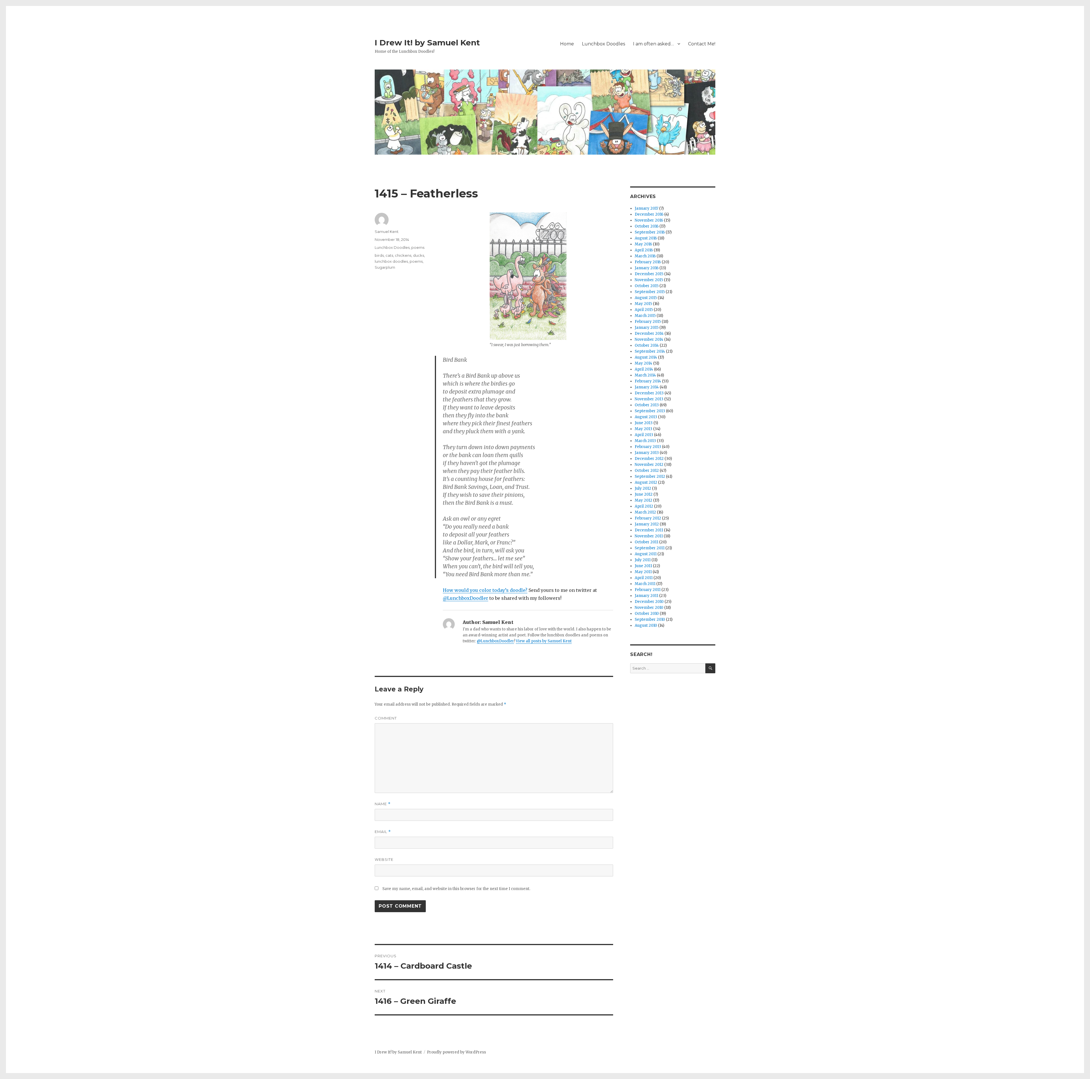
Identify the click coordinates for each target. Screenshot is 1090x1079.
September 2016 (650, 232)
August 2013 (646, 417)
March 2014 (645, 375)
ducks (418, 255)
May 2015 (643, 303)
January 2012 (647, 524)
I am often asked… (653, 44)
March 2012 (645, 512)
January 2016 (647, 268)
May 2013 (643, 428)
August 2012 (646, 482)
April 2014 (644, 369)
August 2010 (646, 625)
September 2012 (650, 476)
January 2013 (647, 452)
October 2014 (647, 345)
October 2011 (646, 542)
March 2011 (645, 583)
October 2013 (647, 405)
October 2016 (647, 226)
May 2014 (643, 363)
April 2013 (644, 434)
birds (379, 255)
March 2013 (645, 440)
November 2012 (649, 464)
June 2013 (644, 422)
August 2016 (646, 238)
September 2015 (650, 291)
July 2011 (643, 560)
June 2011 (643, 565)
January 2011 (646, 595)
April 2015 (644, 309)
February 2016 (648, 262)
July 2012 (643, 488)
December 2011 (649, 530)
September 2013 (650, 411)
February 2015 (648, 321)
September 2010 (650, 619)
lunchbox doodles (391, 261)
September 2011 (650, 548)
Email (383, 831)
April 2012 (644, 506)
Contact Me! (701, 44)
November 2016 (649, 220)
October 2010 (647, 613)
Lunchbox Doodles (603, 44)
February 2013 (648, 446)
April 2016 (644, 250)
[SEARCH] (710, 668)
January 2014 (647, 387)
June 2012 (644, 494)
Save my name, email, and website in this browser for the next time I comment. (456, 888)
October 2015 (647, 285)
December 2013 (649, 393)
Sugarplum (385, 267)
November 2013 (649, 399)
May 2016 (643, 244)
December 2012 (649, 458)
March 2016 (645, 256)
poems (417, 247)
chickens (403, 255)
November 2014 (649, 339)
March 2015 (645, 315)
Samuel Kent (387, 231)
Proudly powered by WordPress (456, 1052)
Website (384, 859)
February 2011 (648, 589)
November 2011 (649, 536)
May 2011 (643, 571)
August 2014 (646, 357)
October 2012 (647, 470)
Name (383, 804)
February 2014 (648, 381)
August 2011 (646, 554)
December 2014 (649, 333)
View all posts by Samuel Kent (544, 641)
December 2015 (649, 274)
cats (389, 255)
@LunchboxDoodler (465, 598)
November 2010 (649, 607)
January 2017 (646, 208)
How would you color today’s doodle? (485, 590)
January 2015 (647, 327)
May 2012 (643, 500)
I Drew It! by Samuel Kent (427, 42)
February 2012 (648, 518)
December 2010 (649, 601)
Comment (386, 718)
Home (567, 44)
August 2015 (646, 297)
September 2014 (650, 351)
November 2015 (649, 279)
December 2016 (649, 214)
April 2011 (644, 577)
